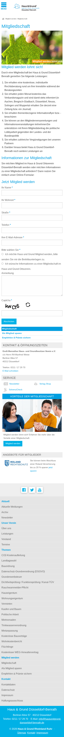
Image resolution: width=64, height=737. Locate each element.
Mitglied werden (11, 19)
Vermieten (6, 603)
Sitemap (21, 732)
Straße (5, 212)
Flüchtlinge (7, 646)
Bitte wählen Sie (10, 250)
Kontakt (5, 679)
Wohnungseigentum (12, 598)
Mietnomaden (8, 620)
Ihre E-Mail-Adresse (12, 237)
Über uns (6, 528)
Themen (6, 550)
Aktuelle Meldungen (12, 506)
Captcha (6, 300)
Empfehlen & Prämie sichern (16, 337)
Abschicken (9, 321)
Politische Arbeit (10, 614)
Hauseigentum (9, 593)
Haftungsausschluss (12, 700)
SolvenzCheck (15, 389)
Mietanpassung (9, 630)
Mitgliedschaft (22, 19)
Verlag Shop (45, 384)
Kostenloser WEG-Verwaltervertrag (19, 652)
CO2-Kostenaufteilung (13, 555)
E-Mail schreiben (10, 371)
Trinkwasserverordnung (13, 625)
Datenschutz (8, 690)
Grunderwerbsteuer (11, 577)
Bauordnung (8, 566)
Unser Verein (8, 523)
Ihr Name (7, 187)
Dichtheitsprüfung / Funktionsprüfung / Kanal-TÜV (27, 582)
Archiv (4, 512)
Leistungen (7, 533)
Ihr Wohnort (8, 200)
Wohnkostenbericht (11, 641)
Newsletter (14, 384)
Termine (5, 544)
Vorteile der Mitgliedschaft (32, 396)
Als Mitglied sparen (12, 333)
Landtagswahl (8, 560)
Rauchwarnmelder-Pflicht (14, 587)
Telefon (6, 225)
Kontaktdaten (8, 684)
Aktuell (5, 501)
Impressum (7, 695)
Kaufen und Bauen (11, 609)
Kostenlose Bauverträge (14, 636)
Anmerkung (7, 273)
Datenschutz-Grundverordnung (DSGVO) (23, 571)
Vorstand (6, 539)
